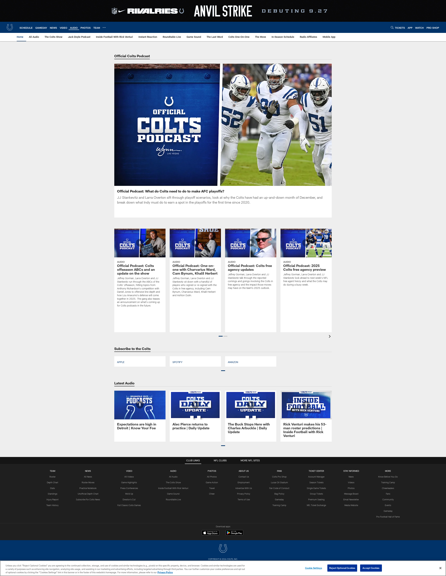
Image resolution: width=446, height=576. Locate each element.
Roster (52, 476)
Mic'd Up (129, 493)
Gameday (279, 499)
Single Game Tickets (316, 488)
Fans (388, 493)
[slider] (223, 177)
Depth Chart (52, 482)
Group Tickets (316, 493)
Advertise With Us (243, 488)
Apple (120, 362)
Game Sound (173, 493)
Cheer (212, 493)
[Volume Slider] (306, 182)
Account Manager (316, 476)
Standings (52, 493)
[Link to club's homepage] (10, 27)
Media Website (351, 505)
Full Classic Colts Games (129, 505)
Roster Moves (88, 482)
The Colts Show (173, 482)
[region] (223, 568)
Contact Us (244, 476)
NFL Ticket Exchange (316, 505)
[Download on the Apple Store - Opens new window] (210, 533)
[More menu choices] (104, 27)
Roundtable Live (173, 499)
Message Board (351, 493)
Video (129, 471)
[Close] (440, 568)
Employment (244, 482)
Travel (212, 488)
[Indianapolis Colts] (223, 549)
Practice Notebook (88, 488)
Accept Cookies (371, 567)
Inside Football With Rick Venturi (173, 488)
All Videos (129, 476)
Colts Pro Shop (279, 476)
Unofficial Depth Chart (88, 493)
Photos (212, 471)
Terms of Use (244, 499)
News (88, 471)
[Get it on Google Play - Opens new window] (234, 534)
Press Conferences (129, 488)
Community (388, 499)
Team (52, 471)
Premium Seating (316, 499)
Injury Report (53, 499)
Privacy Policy (243, 493)
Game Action (212, 482)
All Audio (173, 476)
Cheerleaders (388, 488)
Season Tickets (316, 482)
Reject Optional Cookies (342, 567)
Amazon (233, 362)
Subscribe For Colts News (88, 499)
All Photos (212, 476)
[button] (201, 125)
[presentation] (330, 337)
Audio (173, 471)
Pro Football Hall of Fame (388, 516)
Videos (351, 482)
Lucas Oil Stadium (279, 482)
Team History (52, 505)
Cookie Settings (313, 567)
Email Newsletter (351, 499)
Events (388, 505)
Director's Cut (129, 499)
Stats (52, 488)
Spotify (177, 362)
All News (88, 476)
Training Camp (279, 505)
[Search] (392, 27)
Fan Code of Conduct (279, 488)
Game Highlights (129, 482)
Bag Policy (279, 493)
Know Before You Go (388, 476)
